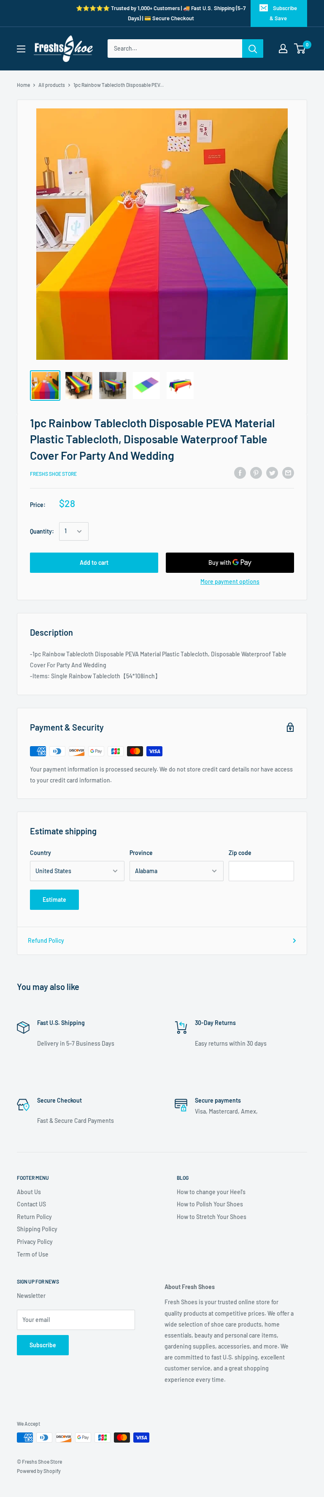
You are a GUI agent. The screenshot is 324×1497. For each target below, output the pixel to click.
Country (40, 852)
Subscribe (43, 1345)
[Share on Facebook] (240, 472)
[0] (300, 48)
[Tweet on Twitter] (272, 472)
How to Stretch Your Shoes (211, 1216)
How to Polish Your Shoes (210, 1204)
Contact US (31, 1204)
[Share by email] (288, 472)
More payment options (229, 581)
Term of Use (33, 1254)
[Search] (252, 48)
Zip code (240, 852)
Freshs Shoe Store (53, 474)
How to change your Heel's (211, 1191)
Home (23, 85)
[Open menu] (21, 49)
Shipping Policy (37, 1229)
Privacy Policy (35, 1241)
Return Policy (34, 1216)
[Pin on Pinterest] (256, 472)
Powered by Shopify (39, 1471)
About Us (29, 1191)
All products (51, 85)
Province (141, 852)
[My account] (283, 48)
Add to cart (94, 562)
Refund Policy (46, 940)
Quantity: (42, 531)
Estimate (54, 899)
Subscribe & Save (283, 13)
